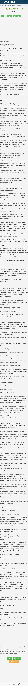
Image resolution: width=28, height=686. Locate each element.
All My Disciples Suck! (14, 9)
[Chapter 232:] (9, 16)
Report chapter (14, 661)
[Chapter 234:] (18, 16)
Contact (8, 684)
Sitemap (14, 684)
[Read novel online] (8, 2)
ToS (11, 684)
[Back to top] (19, 684)
